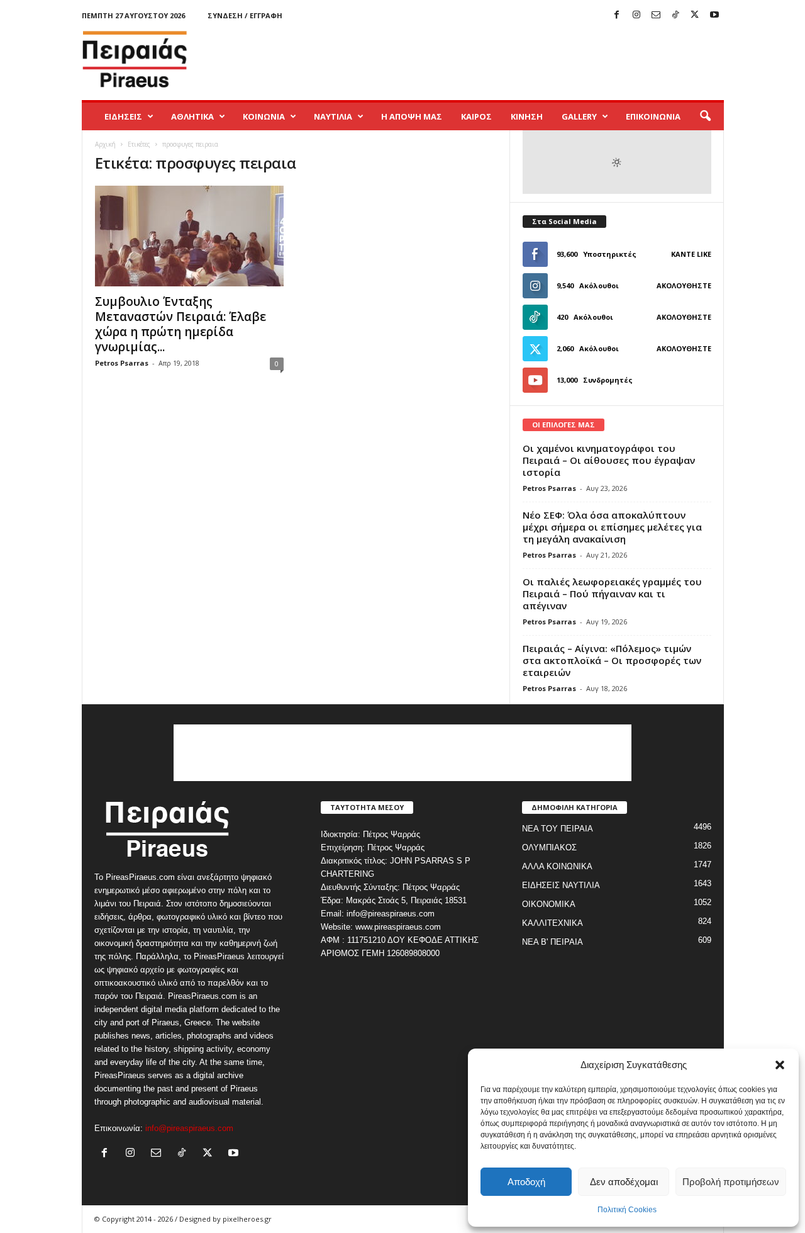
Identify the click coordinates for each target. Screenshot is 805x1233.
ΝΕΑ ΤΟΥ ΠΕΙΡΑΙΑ (557, 828)
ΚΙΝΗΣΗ (527, 116)
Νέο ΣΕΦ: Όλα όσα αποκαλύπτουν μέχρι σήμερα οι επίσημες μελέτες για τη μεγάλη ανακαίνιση (612, 527)
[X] (694, 15)
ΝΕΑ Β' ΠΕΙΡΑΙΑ (552, 942)
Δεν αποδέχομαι (624, 1181)
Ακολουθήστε (684, 285)
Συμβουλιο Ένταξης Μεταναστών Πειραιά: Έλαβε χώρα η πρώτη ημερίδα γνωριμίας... (180, 324)
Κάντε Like (691, 254)
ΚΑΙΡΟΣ (476, 116)
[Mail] (655, 15)
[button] (780, 1065)
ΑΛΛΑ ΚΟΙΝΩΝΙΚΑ (557, 866)
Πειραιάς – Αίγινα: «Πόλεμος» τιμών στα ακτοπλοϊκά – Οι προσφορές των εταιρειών (612, 660)
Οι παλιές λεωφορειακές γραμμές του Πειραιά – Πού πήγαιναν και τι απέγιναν (612, 593)
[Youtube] (714, 15)
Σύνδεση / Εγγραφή (245, 15)
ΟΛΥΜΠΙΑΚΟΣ (549, 847)
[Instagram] (636, 15)
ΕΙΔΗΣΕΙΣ (123, 116)
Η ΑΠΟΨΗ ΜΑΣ (411, 116)
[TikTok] (675, 15)
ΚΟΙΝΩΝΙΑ (264, 116)
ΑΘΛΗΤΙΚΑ (192, 116)
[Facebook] (617, 15)
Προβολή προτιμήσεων (730, 1181)
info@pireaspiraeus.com (189, 1128)
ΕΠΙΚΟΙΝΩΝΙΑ (653, 116)
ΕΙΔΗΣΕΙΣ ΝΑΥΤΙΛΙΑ (561, 885)
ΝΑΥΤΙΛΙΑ (333, 116)
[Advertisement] (495, 59)
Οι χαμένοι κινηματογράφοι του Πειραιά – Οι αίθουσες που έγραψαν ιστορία (609, 460)
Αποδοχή (526, 1181)
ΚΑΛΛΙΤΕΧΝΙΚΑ (552, 923)
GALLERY (579, 116)
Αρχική (105, 144)
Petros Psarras (121, 363)
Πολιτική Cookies (627, 1209)
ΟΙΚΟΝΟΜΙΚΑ (548, 904)
